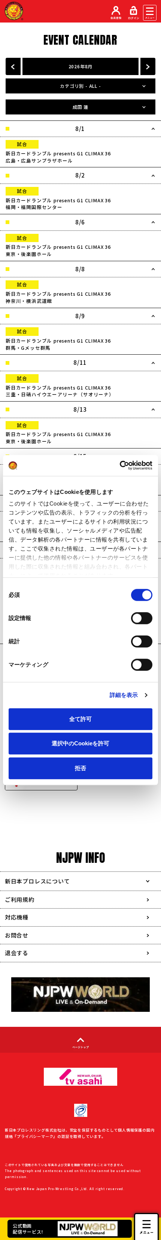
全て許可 (80, 719)
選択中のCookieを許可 (80, 743)
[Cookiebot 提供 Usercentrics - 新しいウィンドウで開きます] (119, 465)
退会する (16, 953)
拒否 (80, 768)
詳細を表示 (124, 695)
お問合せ (16, 935)
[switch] (141, 618)
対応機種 (16, 917)
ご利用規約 (19, 899)
